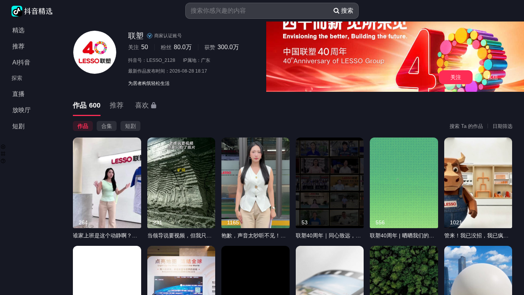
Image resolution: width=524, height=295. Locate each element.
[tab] (87, 106)
